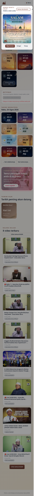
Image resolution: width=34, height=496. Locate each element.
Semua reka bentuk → (23, 9)
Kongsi (18, 45)
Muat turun (9, 45)
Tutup (25, 45)
